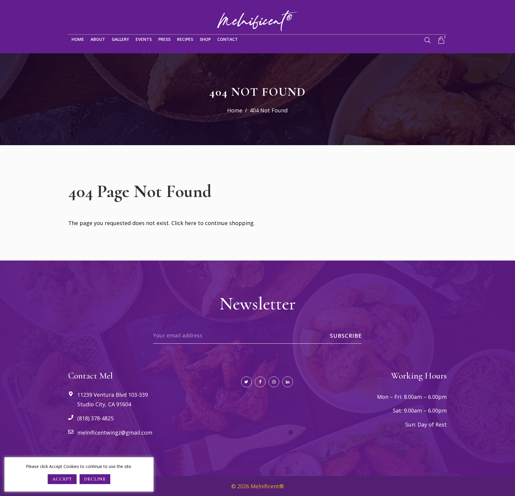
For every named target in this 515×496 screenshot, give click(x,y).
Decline (95, 479)
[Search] (427, 40)
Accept (62, 479)
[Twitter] (246, 381)
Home (234, 110)
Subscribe (346, 335)
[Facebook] (260, 381)
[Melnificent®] (257, 20)
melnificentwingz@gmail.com (114, 432)
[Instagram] (274, 381)
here (190, 223)
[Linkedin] (287, 381)
